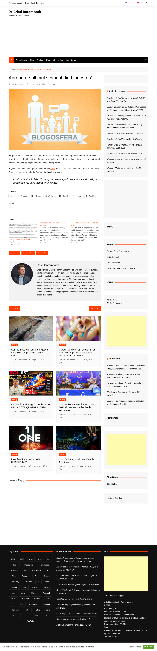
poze (48, 599)
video (36, 615)
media (34, 587)
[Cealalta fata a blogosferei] (23, 230)
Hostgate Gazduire (115, 498)
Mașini (14, 587)
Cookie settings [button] (135, 647)
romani (46, 604)
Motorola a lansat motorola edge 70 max (73, 625)
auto (39, 559)
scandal (43, 253)
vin (47, 615)
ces (24, 570)
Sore (106, 627)
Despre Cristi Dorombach (35, 3)
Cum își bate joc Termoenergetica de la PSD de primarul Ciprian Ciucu (29, 352)
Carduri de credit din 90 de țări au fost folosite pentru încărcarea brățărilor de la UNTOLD (77, 352)
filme (14, 576)
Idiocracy (15, 582)
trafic (47, 610)
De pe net (50, 60)
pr (12, 604)
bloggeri (15, 253)
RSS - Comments (114, 303)
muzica (47, 587)
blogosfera (29, 253)
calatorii (14, 570)
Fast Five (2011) (111, 608)
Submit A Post (113, 257)
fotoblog (25, 576)
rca (21, 604)
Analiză (40, 60)
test (26, 610)
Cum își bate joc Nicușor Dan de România (125, 139)
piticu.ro (25, 599)
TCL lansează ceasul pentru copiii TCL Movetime (77, 584)
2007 (13, 559)
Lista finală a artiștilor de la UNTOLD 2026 (125, 133)
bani (48, 559)
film (48, 570)
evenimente (36, 570)
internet (29, 582)
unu (14, 615)
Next (93, 308)
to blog (52, 84)
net (13, 593)
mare (47, 582)
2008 (22, 559)
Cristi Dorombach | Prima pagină (121, 268)
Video (60, 60)
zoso (52, 168)
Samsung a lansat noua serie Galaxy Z (73, 619)
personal (46, 593)
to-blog (37, 610)
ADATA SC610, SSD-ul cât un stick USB (124, 154)
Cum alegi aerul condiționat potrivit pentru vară (76, 613)
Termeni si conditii (16, 3)
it (38, 582)
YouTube (30, 621)
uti (25, 615)
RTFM (107, 605)
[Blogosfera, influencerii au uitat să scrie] (86, 233)
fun (36, 576)
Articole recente (117, 91)
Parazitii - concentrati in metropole (119, 615)
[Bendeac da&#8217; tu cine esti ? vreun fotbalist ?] (55, 233)
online (33, 593)
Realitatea (33, 604)
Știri (32, 60)
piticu (13, 599)
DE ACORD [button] (148, 647)
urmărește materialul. (85, 647)
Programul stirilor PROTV (115, 624)
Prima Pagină (21, 60)
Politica (37, 599)
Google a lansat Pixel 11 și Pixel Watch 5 (74, 599)
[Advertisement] (78, 35)
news (23, 593)
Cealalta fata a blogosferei (19, 239)
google (47, 576)
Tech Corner (71, 60)
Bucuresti (45, 565)
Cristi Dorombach (17, 84)
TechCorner (115, 358)
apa (31, 559)
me (24, 587)
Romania (15, 610)
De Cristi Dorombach (25, 12)
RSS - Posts (112, 300)
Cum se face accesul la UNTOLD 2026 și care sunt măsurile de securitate (77, 407)
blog (14, 565)
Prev (16, 308)
